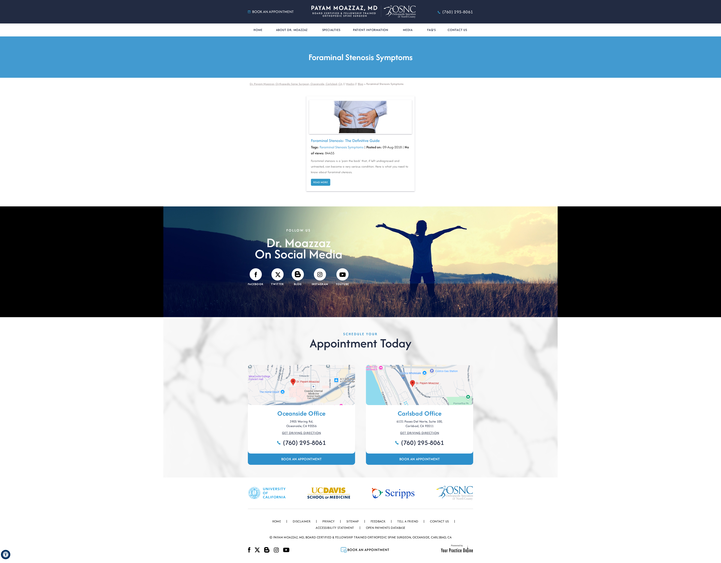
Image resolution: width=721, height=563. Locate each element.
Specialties (331, 30)
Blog (360, 84)
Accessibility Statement (335, 527)
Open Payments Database (385, 527)
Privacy (328, 521)
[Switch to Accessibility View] (5, 554)
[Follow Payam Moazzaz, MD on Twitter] (257, 549)
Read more (320, 182)
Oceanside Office (301, 413)
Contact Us (457, 30)
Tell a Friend (407, 521)
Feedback (378, 521)
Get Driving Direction (301, 433)
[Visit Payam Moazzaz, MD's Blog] (267, 550)
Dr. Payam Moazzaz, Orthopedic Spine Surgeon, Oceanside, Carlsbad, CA (296, 84)
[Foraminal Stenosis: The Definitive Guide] (360, 116)
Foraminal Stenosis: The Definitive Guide (345, 140)
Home (257, 30)
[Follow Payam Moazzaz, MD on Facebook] (249, 550)
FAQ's (431, 30)
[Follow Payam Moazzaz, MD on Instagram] (276, 549)
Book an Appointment (301, 459)
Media (408, 30)
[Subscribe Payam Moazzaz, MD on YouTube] (286, 550)
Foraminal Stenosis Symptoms (342, 147)
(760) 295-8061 (457, 12)
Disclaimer (302, 521)
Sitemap (352, 521)
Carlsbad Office (419, 413)
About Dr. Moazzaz (292, 30)
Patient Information (370, 30)
